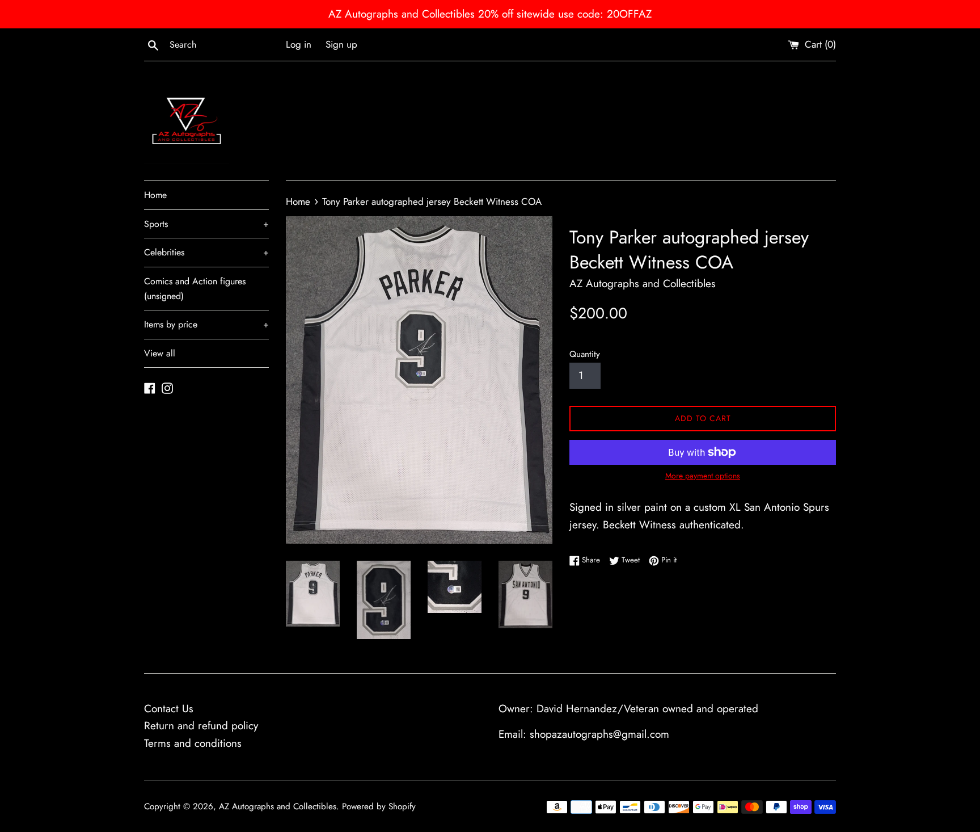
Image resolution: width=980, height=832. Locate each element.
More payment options (702, 475)
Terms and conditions (193, 743)
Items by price (206, 324)
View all (159, 353)
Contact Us (168, 708)
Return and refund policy (201, 725)
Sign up (341, 44)
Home (155, 194)
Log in (298, 44)
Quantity (584, 354)
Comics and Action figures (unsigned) (195, 288)
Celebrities (206, 252)
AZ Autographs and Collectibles (277, 806)
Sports (206, 223)
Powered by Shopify (379, 806)
